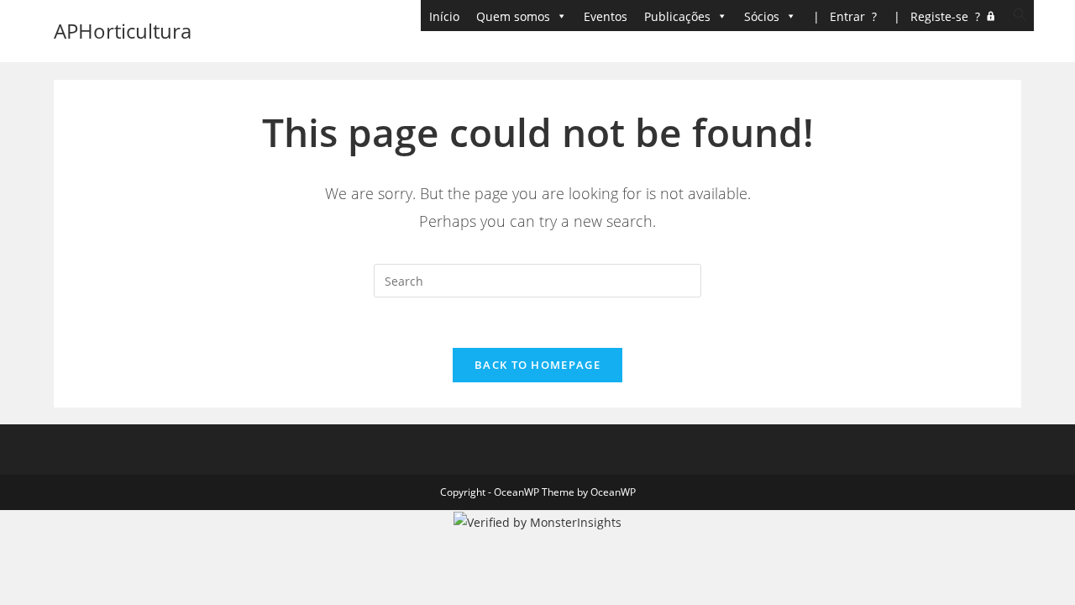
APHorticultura (122, 31)
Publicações (677, 16)
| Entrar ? (845, 16)
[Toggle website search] (1019, 15)
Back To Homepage (537, 364)
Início (444, 16)
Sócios (761, 16)
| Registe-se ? (937, 16)
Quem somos (513, 16)
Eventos (605, 16)
